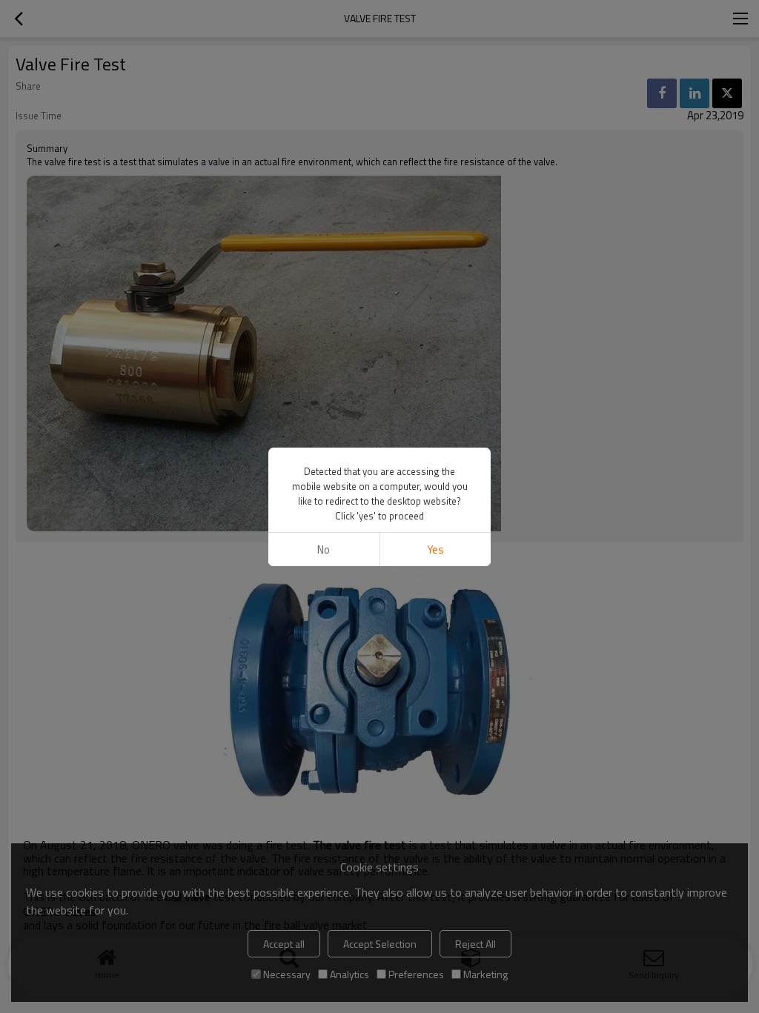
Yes (435, 549)
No (323, 549)
